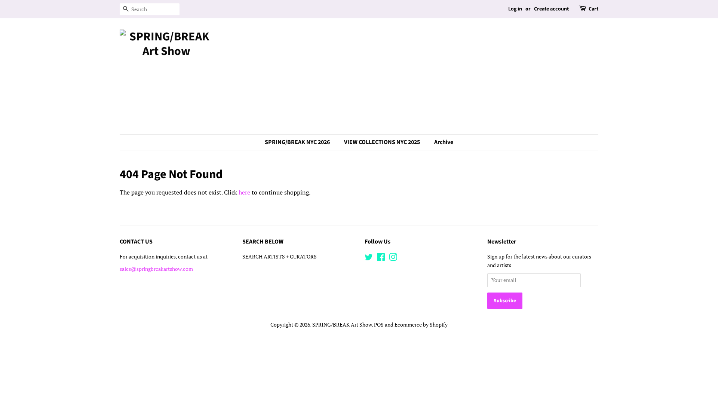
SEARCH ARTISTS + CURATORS (279, 256)
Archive (443, 142)
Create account (551, 9)
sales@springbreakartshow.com (156, 269)
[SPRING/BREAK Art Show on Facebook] (381, 258)
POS (379, 324)
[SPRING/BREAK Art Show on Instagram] (393, 258)
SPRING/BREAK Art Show (342, 324)
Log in (515, 9)
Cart (593, 9)
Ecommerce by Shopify (421, 324)
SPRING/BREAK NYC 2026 (297, 142)
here (244, 192)
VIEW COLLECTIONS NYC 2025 (382, 142)
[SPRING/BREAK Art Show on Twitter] (369, 258)
